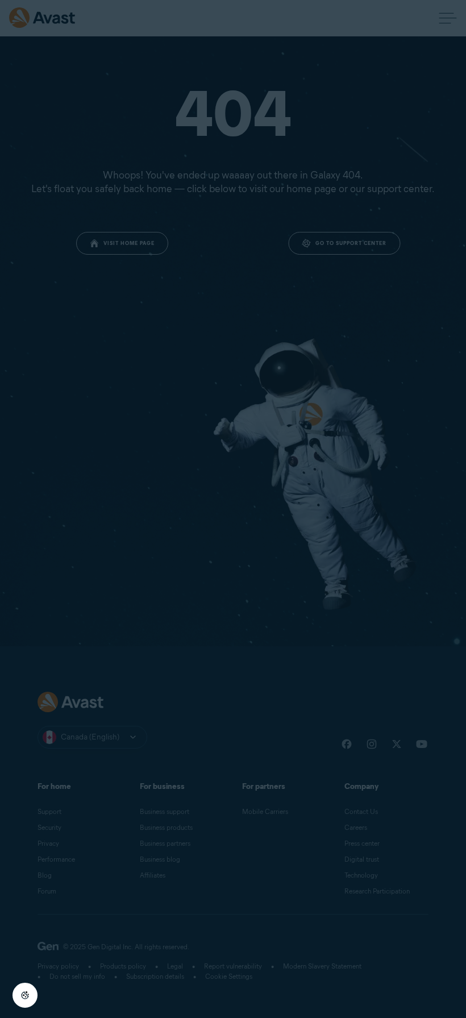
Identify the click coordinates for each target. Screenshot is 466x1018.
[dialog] (233, 509)
